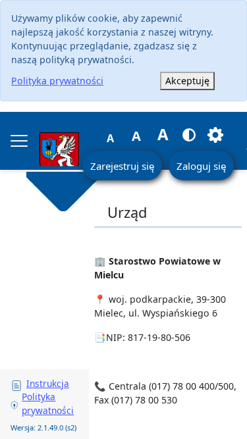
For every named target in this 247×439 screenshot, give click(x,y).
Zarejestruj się (122, 165)
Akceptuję (187, 80)
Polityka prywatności (57, 80)
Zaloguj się (201, 165)
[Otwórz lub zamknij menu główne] (19, 141)
